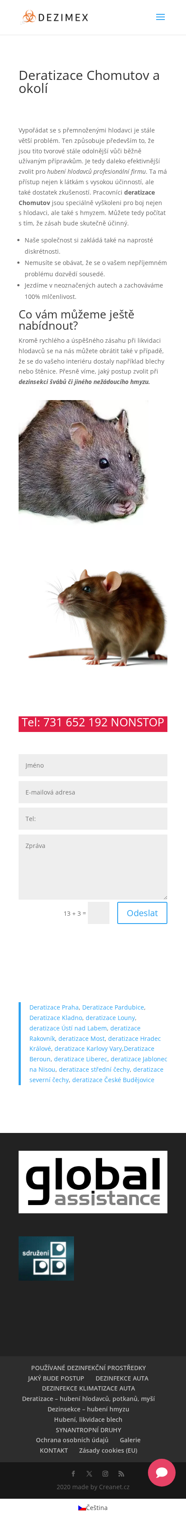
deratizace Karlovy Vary (88, 1048)
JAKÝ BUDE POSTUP (56, 1378)
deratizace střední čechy (94, 1069)
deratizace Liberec (80, 1059)
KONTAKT (54, 1450)
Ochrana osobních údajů (72, 1440)
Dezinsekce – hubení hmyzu (88, 1409)
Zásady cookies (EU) (108, 1450)
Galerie (130, 1440)
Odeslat (142, 913)
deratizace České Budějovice (113, 1080)
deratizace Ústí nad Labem (68, 1028)
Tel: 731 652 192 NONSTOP (93, 722)
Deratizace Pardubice (113, 1007)
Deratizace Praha (54, 1007)
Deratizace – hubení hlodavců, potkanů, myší (88, 1398)
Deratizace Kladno (55, 1017)
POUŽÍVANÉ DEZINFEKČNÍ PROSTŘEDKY (88, 1368)
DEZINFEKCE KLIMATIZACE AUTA (88, 1388)
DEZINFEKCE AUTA (122, 1378)
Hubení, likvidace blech (88, 1419)
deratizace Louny (110, 1017)
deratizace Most (81, 1038)
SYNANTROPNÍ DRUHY (88, 1430)
